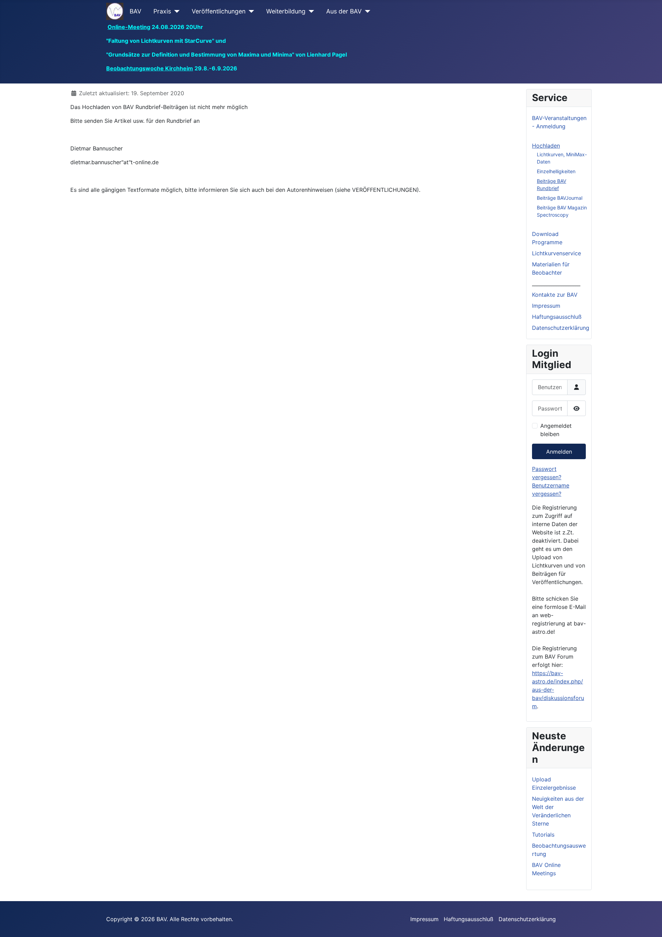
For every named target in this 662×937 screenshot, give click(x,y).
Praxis (162, 11)
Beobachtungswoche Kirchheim (149, 68)
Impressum (546, 305)
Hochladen (546, 145)
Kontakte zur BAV (555, 294)
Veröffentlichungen (218, 11)
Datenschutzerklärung (560, 327)
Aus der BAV (344, 11)
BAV (135, 11)
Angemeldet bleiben (556, 429)
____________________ (556, 283)
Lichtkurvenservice (556, 253)
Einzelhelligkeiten (556, 171)
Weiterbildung (285, 11)
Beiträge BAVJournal (559, 198)
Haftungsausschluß (557, 316)
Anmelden (559, 451)
